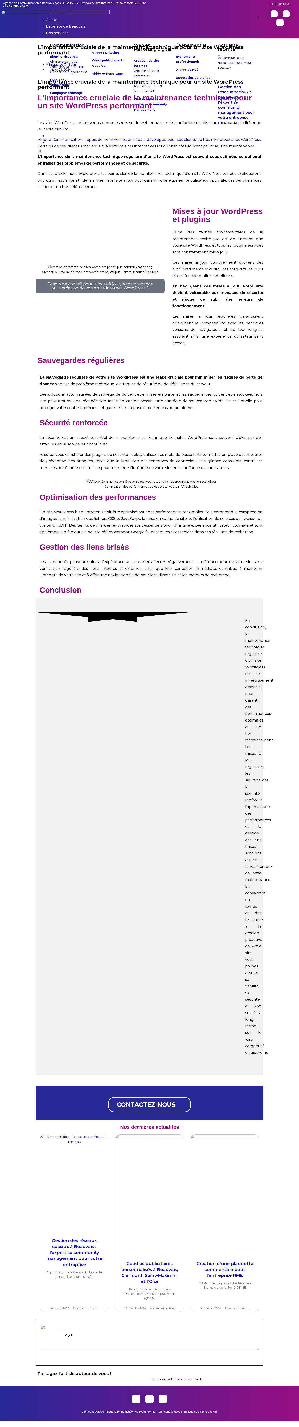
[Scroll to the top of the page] (1, 1423)
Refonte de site (145, 81)
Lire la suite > (227, 123)
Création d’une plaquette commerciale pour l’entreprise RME (224, 1269)
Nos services (57, 33)
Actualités (55, 135)
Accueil (52, 20)
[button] (159, 1377)
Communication (67, 45)
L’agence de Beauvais (66, 26)
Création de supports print (68, 72)
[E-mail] (43, 1357)
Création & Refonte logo (67, 67)
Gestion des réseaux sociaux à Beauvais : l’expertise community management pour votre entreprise (236, 102)
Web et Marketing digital (152, 47)
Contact (53, 142)
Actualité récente (228, 47)
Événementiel (191, 45)
